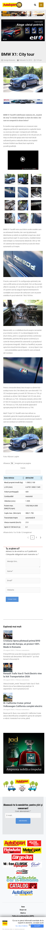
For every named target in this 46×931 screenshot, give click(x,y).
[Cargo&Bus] (22, 857)
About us (23, 913)
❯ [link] (41, 537)
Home (23, 906)
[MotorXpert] (31, 850)
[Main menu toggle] (41, 4)
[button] (35, 5)
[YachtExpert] (36, 865)
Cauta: (23, 468)
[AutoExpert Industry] (22, 893)
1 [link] (32, 537)
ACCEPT (37, 926)
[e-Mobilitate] (22, 879)
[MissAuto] (22, 872)
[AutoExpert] (15, 843)
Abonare (23, 821)
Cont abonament (23, 811)
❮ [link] (28, 537)
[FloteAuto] (12, 850)
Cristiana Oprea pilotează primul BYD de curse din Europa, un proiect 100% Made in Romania (21, 643)
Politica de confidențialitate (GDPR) (23, 916)
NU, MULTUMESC (22, 926)
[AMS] (34, 843)
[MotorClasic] (15, 865)
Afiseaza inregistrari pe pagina (17, 463)
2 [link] (36, 537)
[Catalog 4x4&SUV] (22, 886)
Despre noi (23, 909)
